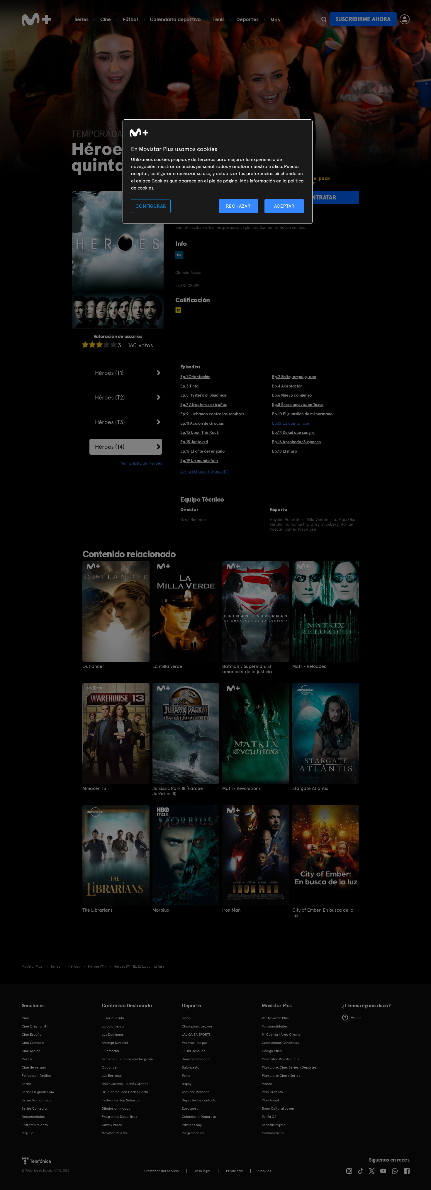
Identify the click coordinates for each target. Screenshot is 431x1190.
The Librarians (97, 910)
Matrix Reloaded (309, 666)
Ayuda (356, 1017)
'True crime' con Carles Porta (125, 1092)
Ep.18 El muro (284, 451)
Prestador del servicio (161, 1171)
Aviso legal (202, 1171)
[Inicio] (36, 19)
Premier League (194, 1043)
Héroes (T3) (110, 422)
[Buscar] (323, 19)
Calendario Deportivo (199, 1117)
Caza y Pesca (112, 1125)
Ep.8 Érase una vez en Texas (297, 404)
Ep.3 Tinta (189, 386)
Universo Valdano (196, 1059)
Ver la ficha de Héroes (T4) (204, 471)
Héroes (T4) (110, 446)
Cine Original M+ (35, 1026)
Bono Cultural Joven (278, 1108)
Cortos (27, 1059)
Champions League (197, 1026)
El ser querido (113, 1018)
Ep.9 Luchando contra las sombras (212, 414)
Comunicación (273, 1133)
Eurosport (190, 1108)
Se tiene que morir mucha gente (127, 1059)
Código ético (272, 1051)
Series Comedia (34, 1108)
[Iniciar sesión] (405, 19)
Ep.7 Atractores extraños (203, 404)
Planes (267, 1084)
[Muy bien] (113, 344)
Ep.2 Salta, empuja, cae (294, 376)
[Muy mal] (85, 344)
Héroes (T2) (110, 397)
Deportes (247, 19)
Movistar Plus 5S (114, 1133)
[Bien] (106, 344)
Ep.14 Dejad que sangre (293, 432)
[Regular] (99, 344)
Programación (193, 1133)
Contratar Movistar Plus (280, 1059)
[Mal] (92, 344)
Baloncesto (190, 1067)
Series (81, 19)
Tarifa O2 (269, 1117)
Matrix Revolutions (241, 788)
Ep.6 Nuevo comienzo (292, 395)
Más (275, 20)
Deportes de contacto (199, 1100)
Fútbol (130, 19)
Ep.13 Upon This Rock (199, 432)
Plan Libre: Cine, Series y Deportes (289, 1067)
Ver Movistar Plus (275, 1018)
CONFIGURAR (150, 206)
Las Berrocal (112, 1076)
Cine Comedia (33, 1043)
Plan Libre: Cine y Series (281, 1076)
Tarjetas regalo (274, 1125)
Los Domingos (112, 1034)
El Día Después (193, 1051)
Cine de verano (34, 1067)
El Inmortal (110, 1051)
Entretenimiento (35, 1125)
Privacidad (234, 1171)
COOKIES (264, 1171)
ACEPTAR (284, 206)
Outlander (93, 666)
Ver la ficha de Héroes (141, 463)
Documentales (33, 1117)
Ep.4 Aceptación (287, 386)
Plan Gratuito (272, 1092)
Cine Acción (31, 1051)
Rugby (186, 1084)
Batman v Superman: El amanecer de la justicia (247, 669)
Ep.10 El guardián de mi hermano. (303, 414)
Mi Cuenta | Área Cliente (281, 1034)
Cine (105, 19)
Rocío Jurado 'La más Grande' (126, 1084)
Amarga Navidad (115, 1043)
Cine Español (32, 1034)
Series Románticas (36, 1100)
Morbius (160, 910)
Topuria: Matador (195, 1092)
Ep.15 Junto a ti (194, 441)
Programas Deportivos (119, 1117)
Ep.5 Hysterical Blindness (203, 395)
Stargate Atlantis (310, 788)
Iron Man (231, 910)
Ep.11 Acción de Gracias (202, 423)
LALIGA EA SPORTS (196, 1034)
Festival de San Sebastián (122, 1100)
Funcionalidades (275, 1026)
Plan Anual (270, 1100)
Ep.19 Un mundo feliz (199, 460)
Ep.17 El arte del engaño (202, 451)
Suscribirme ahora (363, 19)
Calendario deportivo (175, 19)
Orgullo (27, 1133)
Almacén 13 (94, 788)
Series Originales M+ (38, 1092)
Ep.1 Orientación (195, 376)
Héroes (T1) (109, 372)
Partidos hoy (191, 1125)
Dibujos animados (116, 1108)
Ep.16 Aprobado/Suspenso (296, 441)
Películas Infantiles (36, 1076)
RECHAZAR (238, 206)
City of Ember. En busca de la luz (323, 913)
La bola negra (113, 1026)
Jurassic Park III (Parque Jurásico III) (177, 791)
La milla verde (167, 666)
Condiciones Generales (280, 1043)
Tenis (219, 19)
